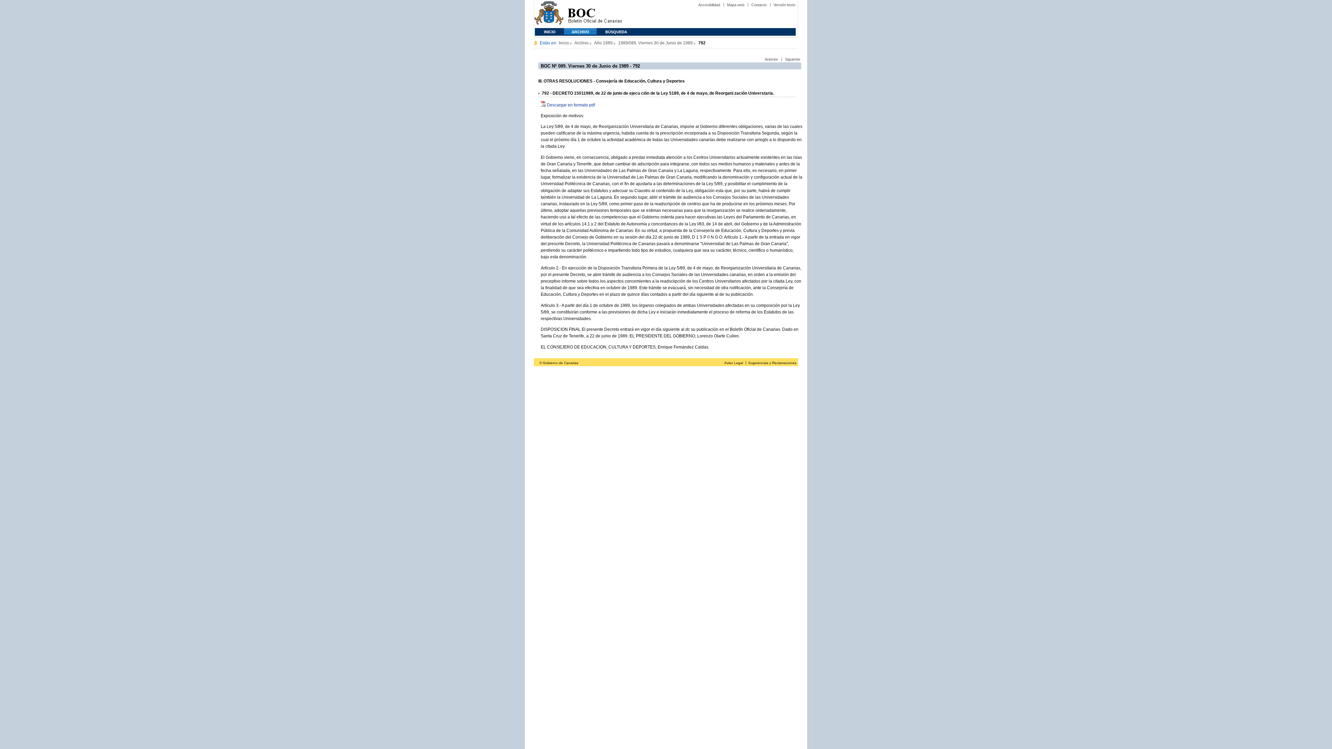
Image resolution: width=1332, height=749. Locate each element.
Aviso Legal (733, 363)
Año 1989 (603, 43)
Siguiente (792, 59)
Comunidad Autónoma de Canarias (549, 14)
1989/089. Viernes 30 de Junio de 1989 (655, 43)
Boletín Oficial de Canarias (595, 14)
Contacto (759, 5)
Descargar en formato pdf (571, 105)
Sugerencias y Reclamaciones (772, 363)
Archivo (580, 32)
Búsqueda (616, 32)
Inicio (550, 32)
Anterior (771, 59)
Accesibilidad (709, 5)
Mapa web (735, 5)
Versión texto (784, 5)
